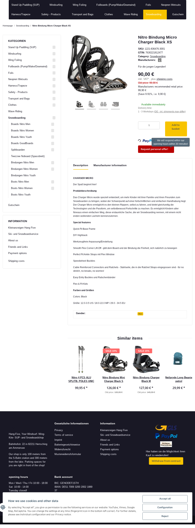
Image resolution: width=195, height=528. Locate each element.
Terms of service (63, 435)
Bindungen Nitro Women (24, 169)
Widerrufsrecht (62, 449)
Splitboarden (18, 149)
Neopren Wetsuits (18, 79)
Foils (11, 72)
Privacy (58, 430)
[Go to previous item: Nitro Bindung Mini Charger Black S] (181, 25)
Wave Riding (15, 111)
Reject (165, 516)
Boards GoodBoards (22, 143)
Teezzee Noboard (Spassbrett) (28, 156)
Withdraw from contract (166, 461)
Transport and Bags (19, 98)
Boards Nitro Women (22, 130)
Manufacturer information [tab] (110, 165)
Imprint (58, 439)
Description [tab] (80, 165)
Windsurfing (14, 53)
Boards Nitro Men (20, 124)
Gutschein (13, 205)
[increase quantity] (156, 125)
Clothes (12, 104)
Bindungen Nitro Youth (23, 175)
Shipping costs (16, 261)
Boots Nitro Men (20, 181)
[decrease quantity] (141, 125)
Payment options (17, 253)
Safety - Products (18, 92)
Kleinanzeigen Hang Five (22, 227)
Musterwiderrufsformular (67, 454)
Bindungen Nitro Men (22, 162)
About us (13, 240)
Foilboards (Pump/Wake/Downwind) (27, 66)
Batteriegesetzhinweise (67, 444)
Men (140, 314)
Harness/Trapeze (17, 85)
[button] (31, 47)
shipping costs (165, 79)
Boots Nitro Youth (20, 194)
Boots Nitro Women (22, 188)
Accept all (165, 498)
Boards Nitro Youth (21, 137)
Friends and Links (18, 246)
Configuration (165, 507)
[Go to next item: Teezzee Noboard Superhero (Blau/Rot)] (188, 25)
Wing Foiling (15, 60)
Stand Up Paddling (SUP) (22, 47)
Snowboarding (157, 56)
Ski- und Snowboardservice (23, 234)
